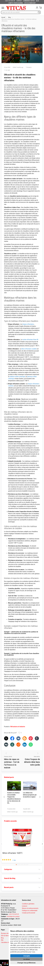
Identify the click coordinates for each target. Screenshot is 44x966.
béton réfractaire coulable (28, 349)
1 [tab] (16, 864)
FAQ (2, 940)
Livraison (24, 906)
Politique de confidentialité (29, 910)
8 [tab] (27, 864)
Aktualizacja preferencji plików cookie (2, 964)
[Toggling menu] (3, 8)
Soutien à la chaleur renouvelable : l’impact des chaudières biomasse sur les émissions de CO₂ (14, 798)
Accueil (3, 17)
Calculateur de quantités (8, 942)
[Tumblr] (37, 738)
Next (39, 796)
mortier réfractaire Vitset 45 (30, 339)
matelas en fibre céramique (17, 376)
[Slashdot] (12, 745)
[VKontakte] (18, 738)
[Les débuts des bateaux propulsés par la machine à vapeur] (30, 786)
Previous (4, 796)
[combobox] (21, 12)
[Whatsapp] (31, 745)
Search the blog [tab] (9, 878)
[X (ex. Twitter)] (6, 738)
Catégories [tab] (8, 869)
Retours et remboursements (30, 908)
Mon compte (37, 7)
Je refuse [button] (26, 959)
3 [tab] (19, 864)
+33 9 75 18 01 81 (14, 914)
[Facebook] (12, 738)
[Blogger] (25, 738)
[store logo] (16, 8)
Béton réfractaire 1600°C (12, 853)
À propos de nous (6, 933)
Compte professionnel (28, 913)
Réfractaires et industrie (17, 726)
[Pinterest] (31, 738)
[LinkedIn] (25, 745)
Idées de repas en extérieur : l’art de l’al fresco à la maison (11, 763)
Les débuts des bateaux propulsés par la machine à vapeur (30, 795)
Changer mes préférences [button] (26, 963)
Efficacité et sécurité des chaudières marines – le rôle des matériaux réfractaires (20, 77)
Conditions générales (28, 904)
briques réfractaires (28, 324)
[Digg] (6, 745)
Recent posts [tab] (9, 887)
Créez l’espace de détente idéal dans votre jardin (32, 762)
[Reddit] (18, 745)
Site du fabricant (6, 935)
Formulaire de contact (13, 916)
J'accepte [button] (26, 956)
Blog (9, 17)
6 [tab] (24, 864)
